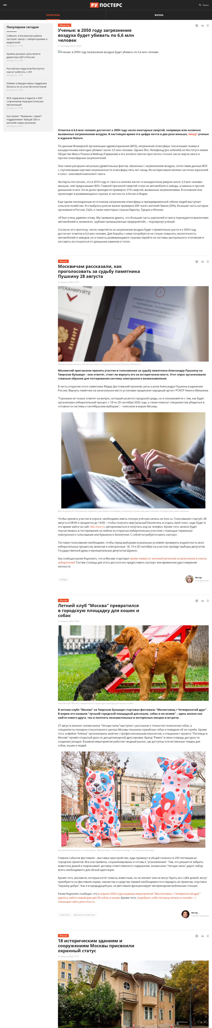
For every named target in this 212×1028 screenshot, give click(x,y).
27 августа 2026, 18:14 (68, 282)
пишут (193, 134)
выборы (63, 579)
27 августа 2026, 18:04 (68, 621)
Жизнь (159, 15)
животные (65, 914)
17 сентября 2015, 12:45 (69, 46)
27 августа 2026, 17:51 (68, 956)
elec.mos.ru (97, 527)
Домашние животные (84, 914)
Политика (53, 15)
